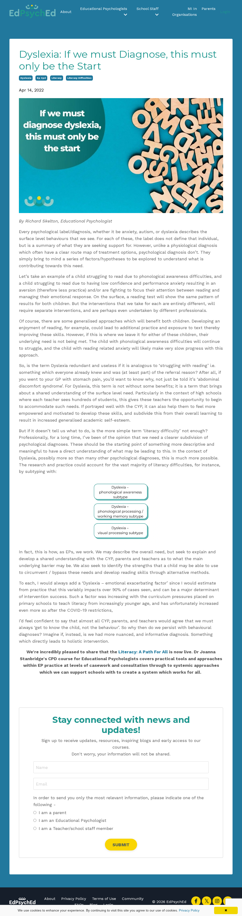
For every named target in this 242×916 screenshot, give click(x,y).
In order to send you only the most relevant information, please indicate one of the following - (118, 801)
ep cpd (41, 78)
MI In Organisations (184, 11)
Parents (209, 8)
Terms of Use (104, 898)
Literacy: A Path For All (143, 651)
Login (225, 11)
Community (132, 898)
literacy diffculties (79, 78)
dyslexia (25, 78)
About (65, 11)
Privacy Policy (73, 898)
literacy (57, 78)
